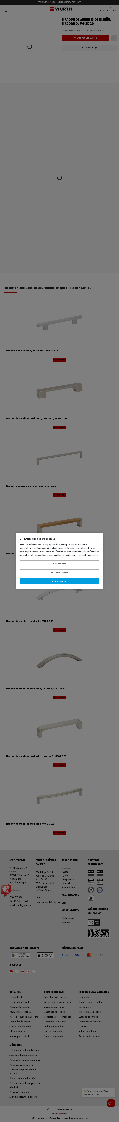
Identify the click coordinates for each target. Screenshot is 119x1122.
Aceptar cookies (59, 581)
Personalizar (59, 564)
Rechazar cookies (59, 573)
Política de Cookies (90, 555)
